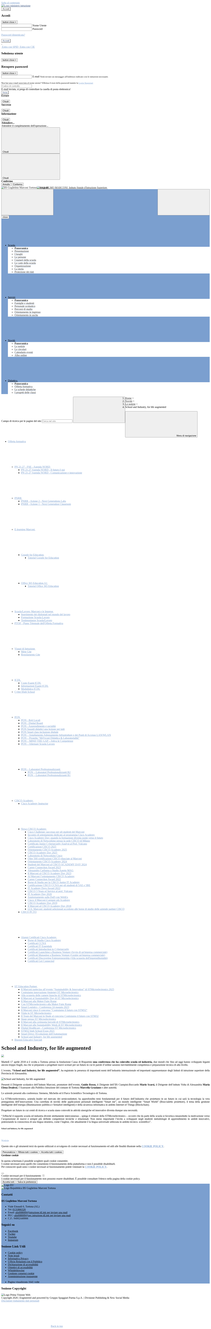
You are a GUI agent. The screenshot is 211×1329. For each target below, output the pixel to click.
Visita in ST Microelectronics (36, 1013)
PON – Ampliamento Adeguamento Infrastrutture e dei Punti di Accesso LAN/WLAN (66, 735)
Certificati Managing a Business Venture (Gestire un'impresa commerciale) (66, 955)
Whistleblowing (16, 1270)
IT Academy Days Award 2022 (44, 888)
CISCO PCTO (29, 912)
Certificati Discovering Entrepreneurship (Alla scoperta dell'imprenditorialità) (68, 958)
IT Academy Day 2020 (40, 894)
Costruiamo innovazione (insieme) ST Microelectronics (49, 992)
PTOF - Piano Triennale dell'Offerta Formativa (39, 623)
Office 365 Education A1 (34, 583)
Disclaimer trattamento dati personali (20, 1300)
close (5, 217)
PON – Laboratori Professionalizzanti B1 (49, 775)
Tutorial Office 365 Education (43, 586)
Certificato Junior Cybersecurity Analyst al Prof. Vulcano (57, 843)
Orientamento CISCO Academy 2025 (47, 849)
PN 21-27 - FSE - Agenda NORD (33, 466)
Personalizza (9, 1152)
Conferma (17, 184)
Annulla (6, 184)
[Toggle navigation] (27, 202)
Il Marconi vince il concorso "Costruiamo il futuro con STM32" (54, 1010)
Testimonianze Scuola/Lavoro (36, 620)
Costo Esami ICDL (31, 683)
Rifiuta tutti (28, 1152)
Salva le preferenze (27, 1182)
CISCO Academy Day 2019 (42, 903)
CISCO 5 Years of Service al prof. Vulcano (50, 891)
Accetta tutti (51, 1152)
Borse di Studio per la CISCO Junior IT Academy (54, 882)
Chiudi (6, 101)
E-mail (35, 76)
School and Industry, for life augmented (41, 1036)
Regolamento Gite (30, 654)
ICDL (18, 680)
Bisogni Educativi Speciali (28, 1039)
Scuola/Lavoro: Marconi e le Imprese (34, 611)
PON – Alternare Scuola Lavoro (38, 744)
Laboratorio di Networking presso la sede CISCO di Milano (59, 840)
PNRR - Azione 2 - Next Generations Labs (43, 501)
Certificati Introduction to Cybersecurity (48, 949)
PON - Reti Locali (30, 720)
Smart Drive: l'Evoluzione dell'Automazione (44, 1033)
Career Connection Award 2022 (44, 879)
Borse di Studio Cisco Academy (44, 940)
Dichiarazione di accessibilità (23, 1264)
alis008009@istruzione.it (41, 1212)
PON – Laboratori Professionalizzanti (41, 769)
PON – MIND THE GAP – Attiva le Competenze (47, 741)
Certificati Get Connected (41, 961)
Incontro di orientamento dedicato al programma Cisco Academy (61, 834)
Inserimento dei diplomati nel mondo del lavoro (45, 614)
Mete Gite (26, 651)
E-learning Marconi (25, 529)
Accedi (6, 9)
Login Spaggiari (86, 83)
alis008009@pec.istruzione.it (42, 1215)
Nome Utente (39, 25)
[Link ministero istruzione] (15, 5)
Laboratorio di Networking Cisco (45, 855)
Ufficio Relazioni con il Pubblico (25, 1261)
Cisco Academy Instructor (34, 803)
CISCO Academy (24, 800)
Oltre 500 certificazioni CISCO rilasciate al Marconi (55, 858)
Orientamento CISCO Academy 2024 (47, 861)
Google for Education (32, 554)
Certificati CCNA (37, 943)
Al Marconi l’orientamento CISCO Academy (51, 876)
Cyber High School (25, 691)
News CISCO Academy (34, 829)
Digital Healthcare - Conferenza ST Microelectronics (48, 1028)
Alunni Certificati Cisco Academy (39, 937)
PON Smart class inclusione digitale (39, 732)
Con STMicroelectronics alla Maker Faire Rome (46, 1004)
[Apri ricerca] (184, 202)
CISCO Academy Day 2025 (42, 852)
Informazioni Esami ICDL (34, 686)
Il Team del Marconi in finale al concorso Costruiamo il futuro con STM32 (60, 1016)
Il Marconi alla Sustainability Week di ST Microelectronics (51, 1025)
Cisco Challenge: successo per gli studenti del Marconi (56, 831)
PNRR (18, 498)
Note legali (13, 1255)
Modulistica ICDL (30, 688)
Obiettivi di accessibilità (20, 1267)
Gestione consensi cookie (21, 1273)
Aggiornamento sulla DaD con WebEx (48, 897)
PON (18, 717)
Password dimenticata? (13, 34)
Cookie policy (15, 1252)
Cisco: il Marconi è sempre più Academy (49, 900)
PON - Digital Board (32, 723)
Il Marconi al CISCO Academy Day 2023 (49, 873)
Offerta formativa (17, 441)
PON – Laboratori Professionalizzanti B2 (49, 772)
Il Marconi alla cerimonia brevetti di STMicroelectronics (50, 1022)
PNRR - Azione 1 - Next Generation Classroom (46, 504)
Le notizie (130, 404)
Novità (128, 401)
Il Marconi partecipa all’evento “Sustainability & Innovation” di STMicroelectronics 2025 (67, 989)
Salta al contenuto (10, 2)
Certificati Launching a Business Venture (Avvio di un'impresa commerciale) (67, 952)
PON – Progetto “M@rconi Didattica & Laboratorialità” (50, 738)
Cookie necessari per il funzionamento (21, 1175)
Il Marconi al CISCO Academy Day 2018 (49, 906)
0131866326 (19, 1209)
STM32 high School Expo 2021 (38, 1030)
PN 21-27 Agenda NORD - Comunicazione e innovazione (51, 472)
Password (37, 29)
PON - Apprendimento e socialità (38, 726)
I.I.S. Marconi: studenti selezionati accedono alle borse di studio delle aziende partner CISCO (76, 909)
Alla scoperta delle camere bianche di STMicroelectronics (51, 995)
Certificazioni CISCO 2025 (42, 846)
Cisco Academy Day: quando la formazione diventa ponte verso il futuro (65, 837)
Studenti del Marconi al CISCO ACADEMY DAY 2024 (57, 864)
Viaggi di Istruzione (25, 648)
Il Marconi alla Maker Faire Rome (39, 1001)
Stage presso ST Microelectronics (38, 1019)
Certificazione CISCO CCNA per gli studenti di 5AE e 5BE (59, 885)
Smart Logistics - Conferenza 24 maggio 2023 (45, 1007)
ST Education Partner (26, 986)
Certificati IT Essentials (40, 946)
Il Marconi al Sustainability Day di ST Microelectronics (50, 998)
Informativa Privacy (18, 1258)
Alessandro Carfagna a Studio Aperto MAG (51, 870)
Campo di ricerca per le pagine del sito (21, 421)
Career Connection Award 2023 (44, 867)
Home (128, 398)
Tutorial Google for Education (43, 557)
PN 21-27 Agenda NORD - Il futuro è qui (43, 469)
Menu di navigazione (186, 435)
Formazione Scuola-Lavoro (35, 617)
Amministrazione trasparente (23, 1276)
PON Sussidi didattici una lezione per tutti (43, 729)
